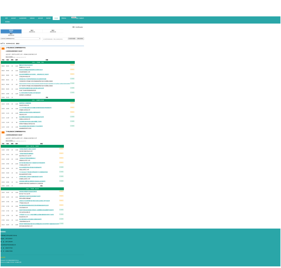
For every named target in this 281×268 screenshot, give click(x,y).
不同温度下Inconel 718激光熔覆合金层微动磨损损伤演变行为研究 (36, 214)
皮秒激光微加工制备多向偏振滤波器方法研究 (31, 176)
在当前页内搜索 (72, 38)
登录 (77, 18)
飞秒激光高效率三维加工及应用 (27, 149)
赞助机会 (63, 18)
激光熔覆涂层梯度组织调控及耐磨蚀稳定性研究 (31, 117)
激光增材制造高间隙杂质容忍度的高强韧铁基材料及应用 (34, 205)
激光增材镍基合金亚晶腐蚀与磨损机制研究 (30, 219)
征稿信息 (32, 18)
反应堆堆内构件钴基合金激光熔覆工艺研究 (30, 121)
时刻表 (56, 18)
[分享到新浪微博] (82, 266)
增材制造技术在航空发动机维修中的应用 (29, 196)
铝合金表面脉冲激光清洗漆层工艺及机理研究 (31, 126)
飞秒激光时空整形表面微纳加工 (27, 158)
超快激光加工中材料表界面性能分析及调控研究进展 (32, 79)
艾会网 (7, 262)
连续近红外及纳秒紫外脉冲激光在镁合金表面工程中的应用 (34, 200)
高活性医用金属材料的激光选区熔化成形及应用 (31, 88)
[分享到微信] (78, 266)
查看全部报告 (80, 38)
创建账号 (81, 18)
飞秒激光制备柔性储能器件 (26, 153)
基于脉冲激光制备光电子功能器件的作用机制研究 (32, 162)
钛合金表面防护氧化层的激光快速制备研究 (30, 167)
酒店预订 (48, 18)
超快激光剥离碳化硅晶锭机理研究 (28, 191)
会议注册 (40, 18)
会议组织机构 (22, 18)
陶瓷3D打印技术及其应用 (26, 65)
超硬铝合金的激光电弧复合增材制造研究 (29, 112)
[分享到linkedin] (67, 266)
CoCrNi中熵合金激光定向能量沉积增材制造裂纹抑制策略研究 (35, 107)
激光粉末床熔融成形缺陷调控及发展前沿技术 (31, 69)
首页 (6, 18)
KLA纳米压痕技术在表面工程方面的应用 (30, 92)
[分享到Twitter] (71, 266)
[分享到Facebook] (75, 266)
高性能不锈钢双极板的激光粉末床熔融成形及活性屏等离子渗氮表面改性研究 (39, 223)
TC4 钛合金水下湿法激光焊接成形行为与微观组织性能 (33, 172)
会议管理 (3, 257)
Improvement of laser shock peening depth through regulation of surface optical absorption (44, 83)
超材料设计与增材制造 (25, 103)
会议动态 (13, 18)
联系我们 (7, 21)
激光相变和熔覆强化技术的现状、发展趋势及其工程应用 (34, 74)
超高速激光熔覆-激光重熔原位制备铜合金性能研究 (32, 181)
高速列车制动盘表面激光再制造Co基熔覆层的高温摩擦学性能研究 (36, 210)
